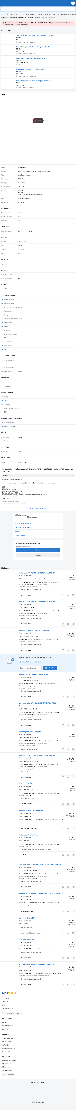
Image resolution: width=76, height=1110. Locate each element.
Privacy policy (6, 1041)
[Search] (73, 9)
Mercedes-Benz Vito (26, 939)
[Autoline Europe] (12, 3)
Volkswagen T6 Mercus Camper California (30, 58)
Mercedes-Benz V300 (27, 918)
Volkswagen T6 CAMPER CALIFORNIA (33, 674)
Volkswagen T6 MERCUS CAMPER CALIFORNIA (37, 573)
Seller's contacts (7, 1008)
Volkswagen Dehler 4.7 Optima (30, 732)
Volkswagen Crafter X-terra (29, 835)
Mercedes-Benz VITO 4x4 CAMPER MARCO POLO (37, 703)
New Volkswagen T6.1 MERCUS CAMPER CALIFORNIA (35, 35)
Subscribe (51, 668)
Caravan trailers (20, 536)
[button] (73, 3)
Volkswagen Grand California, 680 (31, 810)
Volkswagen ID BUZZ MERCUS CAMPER (34, 630)
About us (5, 1001)
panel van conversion (25, 175)
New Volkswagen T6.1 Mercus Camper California (33, 81)
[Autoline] (7, 14)
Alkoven (17, 531)
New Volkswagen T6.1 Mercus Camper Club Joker (33, 47)
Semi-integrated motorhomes (24, 523)
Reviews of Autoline (8, 1048)
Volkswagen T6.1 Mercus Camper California (31, 69)
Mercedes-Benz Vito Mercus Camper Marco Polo (37, 964)
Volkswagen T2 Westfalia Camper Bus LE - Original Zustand (41, 893)
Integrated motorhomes (22, 527)
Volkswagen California (27, 784)
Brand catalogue (7, 1052)
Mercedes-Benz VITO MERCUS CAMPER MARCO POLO (40, 865)
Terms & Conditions (8, 1038)
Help (3, 1005)
